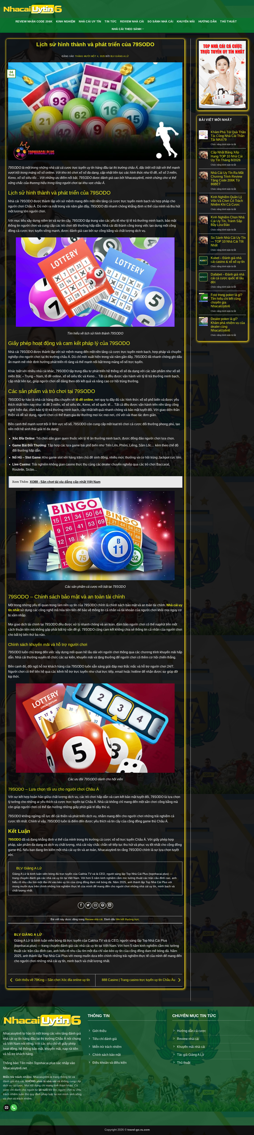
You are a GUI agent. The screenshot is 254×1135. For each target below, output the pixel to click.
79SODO (14, 839)
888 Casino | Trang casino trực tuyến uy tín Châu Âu (139, 980)
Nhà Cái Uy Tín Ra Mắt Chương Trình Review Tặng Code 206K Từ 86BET (227, 178)
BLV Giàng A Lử (120, 56)
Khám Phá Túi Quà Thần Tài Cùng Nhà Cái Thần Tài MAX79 (228, 135)
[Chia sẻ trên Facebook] (81, 905)
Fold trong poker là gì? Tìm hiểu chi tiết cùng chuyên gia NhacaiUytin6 (226, 300)
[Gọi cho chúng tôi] (14, 1107)
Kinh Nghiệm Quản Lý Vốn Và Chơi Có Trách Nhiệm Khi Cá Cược (227, 200)
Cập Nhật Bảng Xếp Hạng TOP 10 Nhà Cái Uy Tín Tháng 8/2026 (227, 156)
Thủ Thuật (228, 21)
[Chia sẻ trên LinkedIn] (110, 905)
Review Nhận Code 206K (33, 21)
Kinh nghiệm (65, 21)
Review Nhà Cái (132, 21)
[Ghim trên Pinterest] (102, 905)
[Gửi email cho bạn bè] (95, 905)
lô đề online (84, 399)
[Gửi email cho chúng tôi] (6, 1107)
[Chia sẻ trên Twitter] (88, 905)
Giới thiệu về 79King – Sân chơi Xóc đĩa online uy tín (52, 980)
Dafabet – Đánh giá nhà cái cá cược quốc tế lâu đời (227, 278)
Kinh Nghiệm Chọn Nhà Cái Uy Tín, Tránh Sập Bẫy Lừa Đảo (227, 221)
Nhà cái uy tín (90, 21)
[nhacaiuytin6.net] (33, 9)
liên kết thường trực (127, 919)
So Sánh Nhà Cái (160, 21)
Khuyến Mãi (186, 21)
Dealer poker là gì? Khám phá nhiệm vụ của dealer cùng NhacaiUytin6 (228, 324)
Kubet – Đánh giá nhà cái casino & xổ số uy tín (228, 259)
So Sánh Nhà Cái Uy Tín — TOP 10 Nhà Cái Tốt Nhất (228, 241)
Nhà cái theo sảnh (126, 29)
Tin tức (110, 21)
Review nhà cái (94, 919)
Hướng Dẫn (207, 21)
